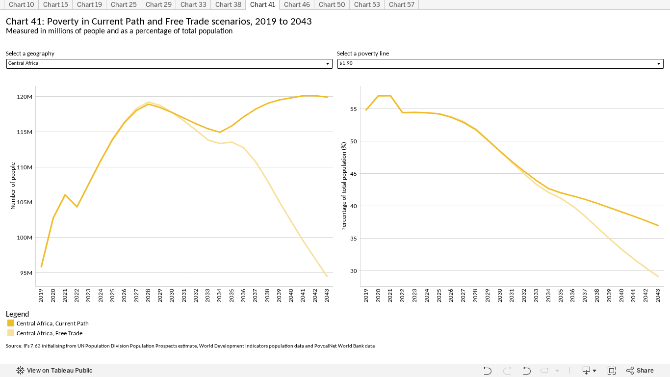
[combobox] (500, 64)
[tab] (21, 5)
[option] (335, 323)
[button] (660, 314)
